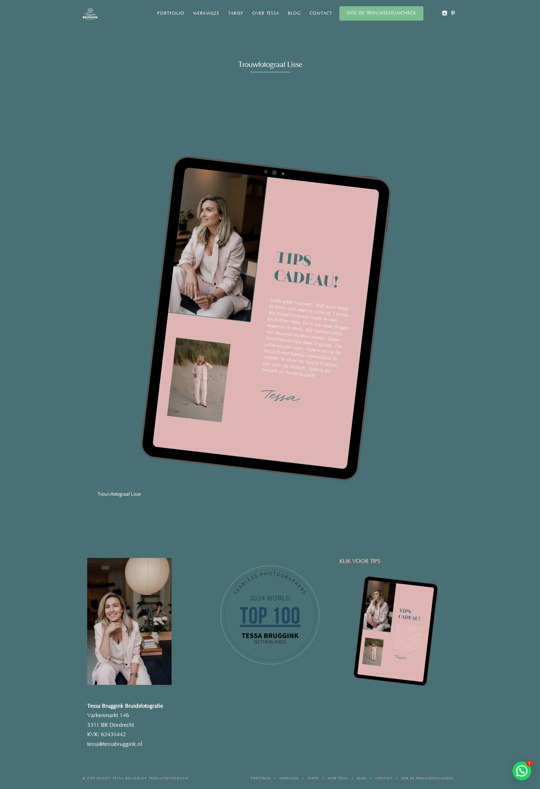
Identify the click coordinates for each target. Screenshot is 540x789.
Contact (321, 13)
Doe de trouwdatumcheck (381, 13)
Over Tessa (265, 13)
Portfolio (170, 13)
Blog (294, 13)
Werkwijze (206, 13)
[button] (521, 770)
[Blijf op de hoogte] (444, 13)
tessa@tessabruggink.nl (114, 744)
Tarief (235, 13)
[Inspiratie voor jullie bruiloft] (453, 13)
